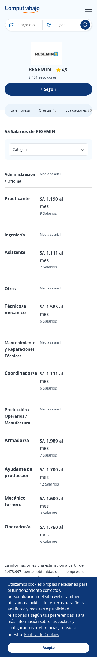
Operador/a (18, 527)
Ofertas (48, 110)
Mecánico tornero (15, 501)
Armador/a (17, 440)
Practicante (17, 198)
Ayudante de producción (18, 472)
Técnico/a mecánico (15, 309)
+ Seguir (48, 89)
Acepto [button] (49, 647)
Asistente (15, 252)
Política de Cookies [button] (41, 634)
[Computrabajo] (22, 9)
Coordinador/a (21, 373)
